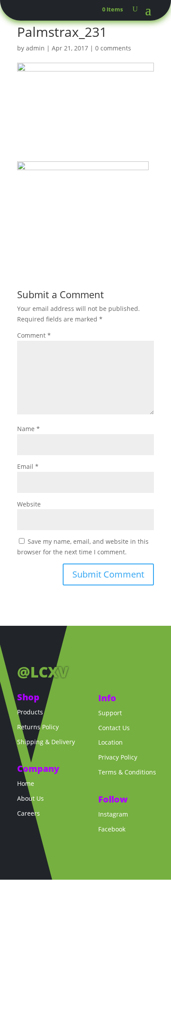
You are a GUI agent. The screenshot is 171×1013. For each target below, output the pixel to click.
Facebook (111, 829)
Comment (34, 335)
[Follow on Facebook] (24, 650)
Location (110, 742)
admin (35, 48)
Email (28, 466)
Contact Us (114, 728)
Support (110, 713)
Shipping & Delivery (46, 742)
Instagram (113, 814)
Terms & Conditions (127, 772)
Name (28, 428)
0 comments (113, 48)
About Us (30, 798)
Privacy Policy (117, 757)
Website (29, 504)
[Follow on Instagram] (42, 650)
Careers (28, 813)
